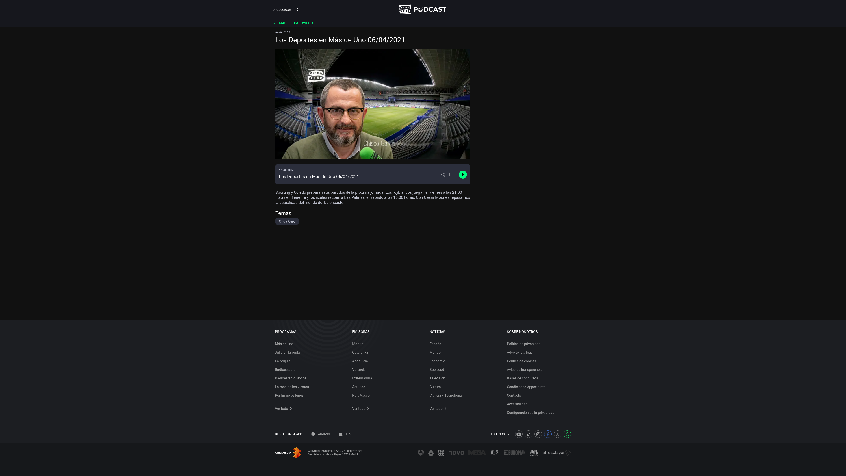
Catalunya (360, 352)
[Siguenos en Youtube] (519, 434)
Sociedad (437, 370)
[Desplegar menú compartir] (442, 174)
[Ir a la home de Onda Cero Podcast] (423, 9)
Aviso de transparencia (524, 370)
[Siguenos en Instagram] (538, 434)
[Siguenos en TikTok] (528, 434)
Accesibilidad (517, 404)
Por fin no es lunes (289, 395)
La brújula (283, 361)
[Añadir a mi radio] (451, 174)
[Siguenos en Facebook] (548, 434)
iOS (348, 434)
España (435, 344)
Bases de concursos (522, 378)
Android (323, 434)
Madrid (357, 344)
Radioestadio (285, 370)
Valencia (359, 370)
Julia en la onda (287, 352)
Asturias (358, 387)
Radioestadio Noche (290, 378)
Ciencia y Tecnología (446, 395)
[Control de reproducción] (463, 174)
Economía (437, 361)
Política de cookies (521, 361)
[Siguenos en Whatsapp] (567, 434)
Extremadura (362, 378)
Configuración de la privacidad (530, 413)
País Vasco (361, 395)
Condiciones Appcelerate (526, 387)
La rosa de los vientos (292, 387)
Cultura (435, 387)
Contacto (514, 395)
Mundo (435, 352)
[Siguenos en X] (557, 434)
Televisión (437, 378)
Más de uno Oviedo (296, 23)
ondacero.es (282, 9)
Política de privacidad (523, 344)
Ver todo (281, 409)
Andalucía (360, 361)
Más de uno (284, 344)
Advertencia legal (520, 352)
